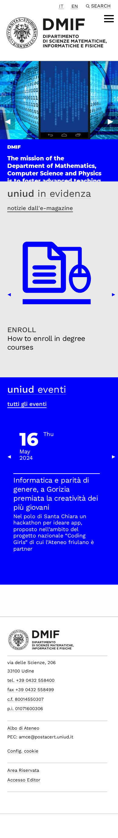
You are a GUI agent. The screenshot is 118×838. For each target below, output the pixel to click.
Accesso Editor (23, 780)
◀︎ (7, 121)
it (61, 6)
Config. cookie (22, 751)
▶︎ (110, 121)
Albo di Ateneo (23, 728)
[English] (56, 32)
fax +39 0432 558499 (30, 689)
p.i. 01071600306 (25, 708)
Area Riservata (23, 770)
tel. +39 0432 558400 (30, 680)
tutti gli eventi (27, 403)
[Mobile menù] (109, 19)
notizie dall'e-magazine (40, 208)
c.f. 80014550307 (25, 699)
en (74, 6)
